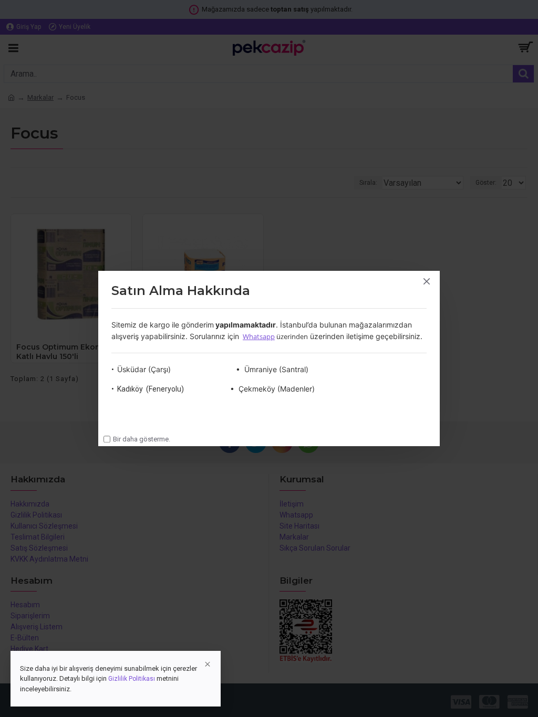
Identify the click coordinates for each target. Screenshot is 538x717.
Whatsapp (259, 336)
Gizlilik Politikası (131, 678)
